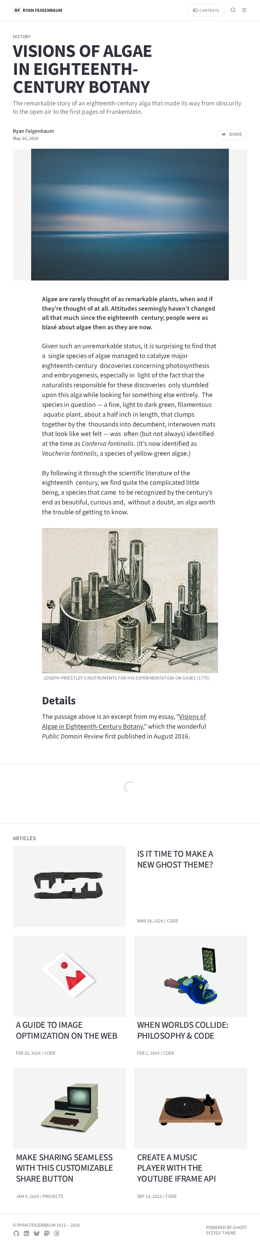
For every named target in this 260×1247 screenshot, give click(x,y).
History (21, 37)
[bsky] (36, 1233)
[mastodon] (47, 1233)
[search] (233, 10)
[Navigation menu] (244, 10)
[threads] (57, 1233)
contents (208, 10)
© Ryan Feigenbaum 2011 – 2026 (46, 1225)
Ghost (240, 1227)
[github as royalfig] (16, 1233)
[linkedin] (26, 1233)
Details (59, 700)
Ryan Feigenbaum (33, 130)
